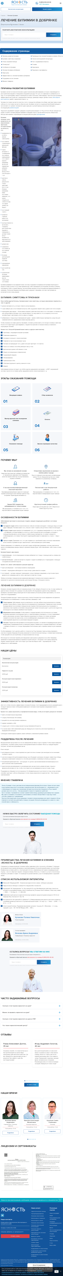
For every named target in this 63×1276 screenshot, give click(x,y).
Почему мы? (6, 64)
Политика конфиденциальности (55, 1222)
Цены (51, 1238)
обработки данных (20, 1272)
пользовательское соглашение (11, 1274)
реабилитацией (14, 108)
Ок (56, 1271)
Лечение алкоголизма (37, 1216)
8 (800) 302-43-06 (45, 2)
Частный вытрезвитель (37, 1213)
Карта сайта (53, 1245)
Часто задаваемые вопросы (40, 62)
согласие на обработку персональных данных (34, 1274)
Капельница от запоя (37, 1220)
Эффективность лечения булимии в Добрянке (16, 76)
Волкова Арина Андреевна (26, 933)
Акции (51, 1215)
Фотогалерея (53, 1225)
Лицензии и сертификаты (39, 70)
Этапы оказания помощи (9, 62)
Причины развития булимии (10, 56)
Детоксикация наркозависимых (35, 1245)
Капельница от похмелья (38, 1218)
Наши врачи (35, 67)
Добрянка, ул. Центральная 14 (15, 1232)
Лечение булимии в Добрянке (11, 70)
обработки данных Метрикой (35, 1272)
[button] (24, 1080)
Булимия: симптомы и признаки (11, 59)
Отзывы (34, 64)
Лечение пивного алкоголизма (36, 1229)
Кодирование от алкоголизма (39, 1248)
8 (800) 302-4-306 (11, 1228)
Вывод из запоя (35, 1236)
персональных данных (35, 38)
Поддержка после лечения (10, 78)
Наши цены (5, 73)
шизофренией (41, 114)
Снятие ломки (35, 1242)
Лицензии (52, 1236)
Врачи (51, 1227)
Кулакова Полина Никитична (27, 917)
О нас (51, 1243)
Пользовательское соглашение (55, 1218)
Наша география (54, 1213)
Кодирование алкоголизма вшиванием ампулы (38, 1251)
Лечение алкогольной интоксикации (37, 1225)
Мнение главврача (7, 81)
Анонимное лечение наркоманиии (37, 1239)
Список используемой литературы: (42, 59)
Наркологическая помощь (38, 1211)
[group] (16, 1171)
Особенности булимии (9, 67)
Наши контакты (54, 1240)
